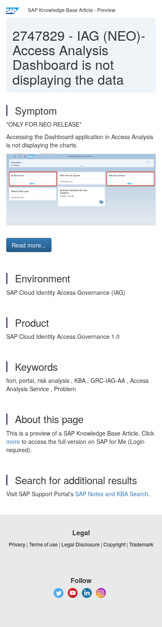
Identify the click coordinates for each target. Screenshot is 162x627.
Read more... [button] (29, 245)
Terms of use (43, 544)
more (13, 441)
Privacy (17, 544)
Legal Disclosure (80, 544)
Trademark (141, 544)
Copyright (114, 544)
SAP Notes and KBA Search (111, 494)
